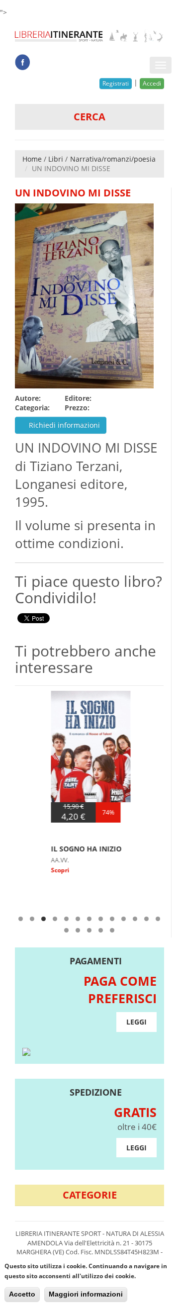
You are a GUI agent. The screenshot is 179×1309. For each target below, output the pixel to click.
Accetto (22, 1294)
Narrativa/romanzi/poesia (113, 159)
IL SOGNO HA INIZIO (53, 848)
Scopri (27, 870)
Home (32, 159)
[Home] (89, 36)
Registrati (115, 83)
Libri (55, 159)
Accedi (152, 83)
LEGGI (136, 1022)
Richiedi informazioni (63, 425)
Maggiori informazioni (86, 1294)
